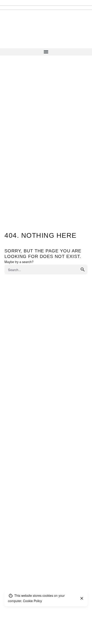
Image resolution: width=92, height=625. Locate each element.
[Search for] (46, 269)
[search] (83, 269)
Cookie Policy (32, 601)
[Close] (81, 598)
